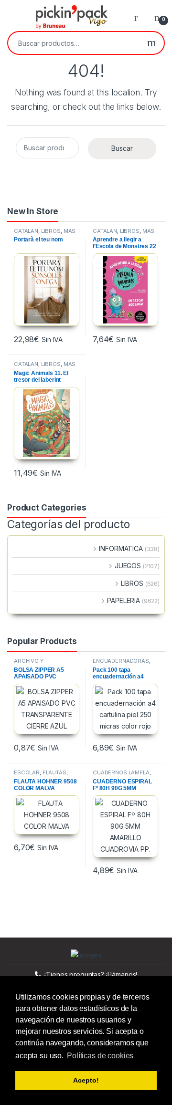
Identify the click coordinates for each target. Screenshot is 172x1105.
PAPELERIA (123, 600)
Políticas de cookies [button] (100, 1056)
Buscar (152, 43)
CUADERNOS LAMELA (121, 772)
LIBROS (51, 231)
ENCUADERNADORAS (121, 660)
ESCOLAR (27, 772)
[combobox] (74, 43)
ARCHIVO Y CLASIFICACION (35, 663)
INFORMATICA (120, 548)
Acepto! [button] (85, 1080)
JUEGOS (128, 566)
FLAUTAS (54, 772)
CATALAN (26, 231)
